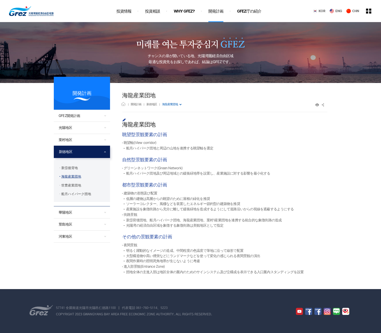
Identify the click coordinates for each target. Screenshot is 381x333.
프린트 (317, 105)
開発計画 (136, 104)
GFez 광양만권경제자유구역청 (31, 11)
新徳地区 (151, 104)
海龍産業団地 (170, 104)
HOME (123, 104)
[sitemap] (372, 11)
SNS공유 (323, 105)
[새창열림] (299, 311)
